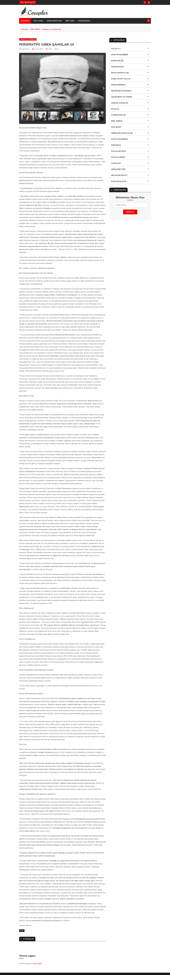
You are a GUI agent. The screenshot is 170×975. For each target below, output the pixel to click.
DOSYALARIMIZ (118, 157)
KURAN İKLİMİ (117, 60)
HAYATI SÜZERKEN (119, 139)
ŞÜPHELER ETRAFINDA (121, 91)
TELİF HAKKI (38, 21)
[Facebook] (144, 2)
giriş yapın (38, 963)
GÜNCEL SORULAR (119, 103)
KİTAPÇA (115, 109)
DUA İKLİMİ (116, 127)
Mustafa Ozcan (24, 49)
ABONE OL (130, 212)
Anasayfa (24, 29)
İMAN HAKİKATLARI (120, 72)
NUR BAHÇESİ (117, 66)
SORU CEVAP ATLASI (120, 79)
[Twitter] (148, 2)
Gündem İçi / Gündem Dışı (51, 29)
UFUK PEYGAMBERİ (119, 54)
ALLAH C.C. (116, 48)
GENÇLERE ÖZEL (118, 169)
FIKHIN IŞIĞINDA (118, 85)
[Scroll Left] (25, 115)
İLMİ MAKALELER (118, 181)
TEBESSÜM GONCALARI (122, 133)
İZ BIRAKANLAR (118, 115)
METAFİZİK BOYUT (119, 175)
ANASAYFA (25, 21)
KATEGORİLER (84, 21)
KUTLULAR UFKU (118, 151)
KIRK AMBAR (35, 29)
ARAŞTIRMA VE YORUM (121, 97)
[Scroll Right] (100, 115)
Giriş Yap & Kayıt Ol (27, 2)
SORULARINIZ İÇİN (54, 21)
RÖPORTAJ (116, 145)
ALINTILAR (116, 163)
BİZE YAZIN (70, 21)
